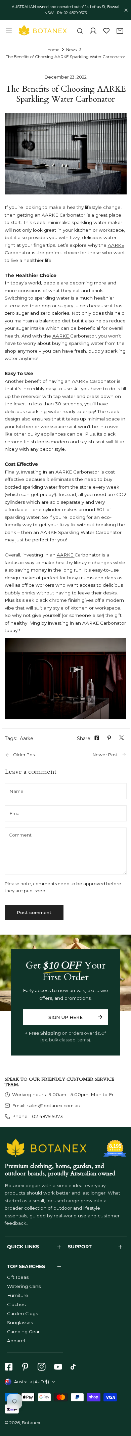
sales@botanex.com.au (53, 1105)
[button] (120, 31)
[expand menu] (9, 31)
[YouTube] (58, 1366)
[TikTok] (75, 1366)
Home (53, 49)
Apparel (16, 1340)
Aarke (26, 738)
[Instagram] (41, 1366)
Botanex (31, 1422)
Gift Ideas (18, 1277)
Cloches (16, 1304)
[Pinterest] (25, 1366)
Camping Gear (23, 1331)
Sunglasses (20, 1322)
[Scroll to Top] (120, 1401)
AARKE (61, 336)
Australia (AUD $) (31, 1381)
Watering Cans (24, 1286)
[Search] (80, 31)
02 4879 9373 (47, 1116)
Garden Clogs (22, 1313)
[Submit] (99, 1017)
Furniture (17, 1295)
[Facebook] (8, 1366)
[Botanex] (42, 31)
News (71, 49)
